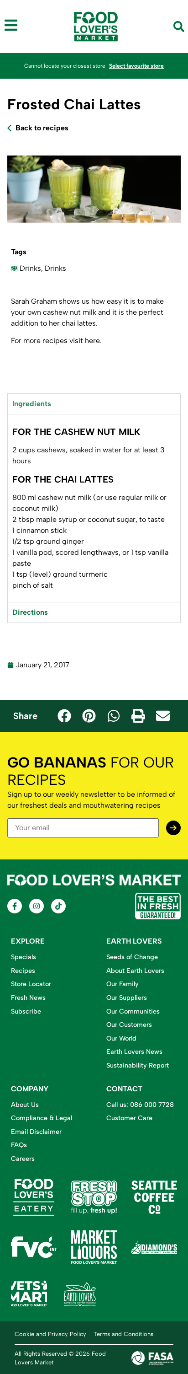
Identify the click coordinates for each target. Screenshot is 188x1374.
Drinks (30, 268)
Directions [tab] (30, 612)
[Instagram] (36, 906)
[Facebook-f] (14, 906)
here (92, 340)
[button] (64, 715)
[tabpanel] (94, 508)
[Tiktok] (58, 906)
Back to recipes (42, 127)
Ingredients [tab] (31, 403)
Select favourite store (136, 66)
